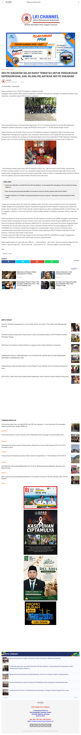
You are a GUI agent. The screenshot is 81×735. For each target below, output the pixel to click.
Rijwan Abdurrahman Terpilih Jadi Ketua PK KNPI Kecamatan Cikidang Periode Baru (35, 658)
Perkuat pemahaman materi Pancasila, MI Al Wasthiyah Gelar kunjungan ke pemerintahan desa (32, 435)
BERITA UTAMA (10, 69)
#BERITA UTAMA (7, 253)
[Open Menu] (2, 2)
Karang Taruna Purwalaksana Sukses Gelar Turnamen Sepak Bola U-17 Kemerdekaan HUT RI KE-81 (33, 456)
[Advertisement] (40, 305)
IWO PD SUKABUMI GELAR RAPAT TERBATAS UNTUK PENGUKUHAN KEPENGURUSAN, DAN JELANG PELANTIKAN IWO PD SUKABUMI (39, 75)
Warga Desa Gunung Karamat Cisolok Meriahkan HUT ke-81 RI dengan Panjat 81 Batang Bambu (38, 674)
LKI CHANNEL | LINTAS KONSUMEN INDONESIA (45, 731)
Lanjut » (76, 697)
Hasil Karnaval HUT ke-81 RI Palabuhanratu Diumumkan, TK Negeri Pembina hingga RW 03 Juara (39, 690)
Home (3, 69)
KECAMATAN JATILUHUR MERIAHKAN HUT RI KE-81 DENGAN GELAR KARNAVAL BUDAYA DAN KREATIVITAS (33, 467)
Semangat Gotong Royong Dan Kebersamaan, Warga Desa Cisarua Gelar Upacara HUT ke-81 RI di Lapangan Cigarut (33, 446)
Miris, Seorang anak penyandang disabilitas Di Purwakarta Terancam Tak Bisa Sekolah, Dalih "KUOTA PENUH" (36, 191)
